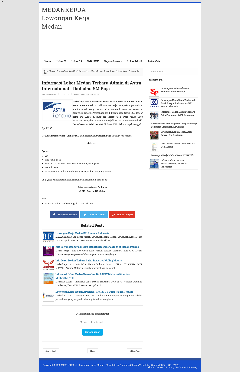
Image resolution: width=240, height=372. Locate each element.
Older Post (135, 351)
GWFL (176, 365)
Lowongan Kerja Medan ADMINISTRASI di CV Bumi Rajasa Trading (94, 291)
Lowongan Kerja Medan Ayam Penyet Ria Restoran (176, 133)
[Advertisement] (157, 30)
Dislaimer (181, 367)
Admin (52, 71)
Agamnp (124, 365)
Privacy (170, 367)
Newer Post (51, 351)
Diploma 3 (61, 71)
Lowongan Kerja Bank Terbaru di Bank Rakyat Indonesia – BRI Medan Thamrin (178, 103)
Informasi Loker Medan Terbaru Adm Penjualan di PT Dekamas (178, 113)
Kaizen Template (140, 365)
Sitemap (192, 367)
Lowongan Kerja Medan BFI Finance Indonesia (82, 233)
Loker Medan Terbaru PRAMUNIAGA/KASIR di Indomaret (174, 163)
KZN (162, 365)
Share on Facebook (67, 214)
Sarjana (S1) (71, 71)
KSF (169, 365)
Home (47, 61)
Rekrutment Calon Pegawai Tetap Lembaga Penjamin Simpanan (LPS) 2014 (174, 125)
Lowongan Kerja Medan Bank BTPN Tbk (172, 155)
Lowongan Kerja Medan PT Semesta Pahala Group (175, 90)
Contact (160, 367)
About (150, 367)
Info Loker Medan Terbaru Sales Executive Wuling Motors (89, 260)
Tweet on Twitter (96, 214)
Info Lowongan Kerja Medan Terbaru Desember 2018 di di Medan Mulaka (97, 246)
